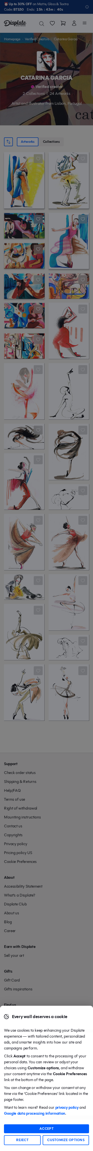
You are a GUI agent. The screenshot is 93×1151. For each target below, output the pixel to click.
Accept (46, 1129)
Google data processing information (34, 1113)
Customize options (66, 1140)
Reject (22, 1140)
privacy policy (67, 1107)
